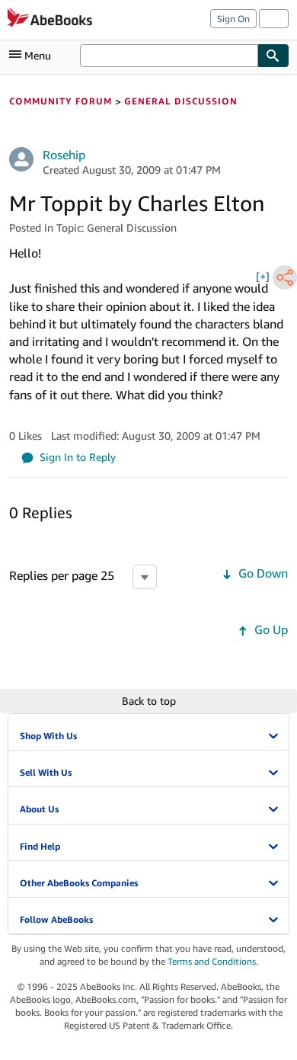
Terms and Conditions (212, 961)
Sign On (233, 18)
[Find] (273, 55)
